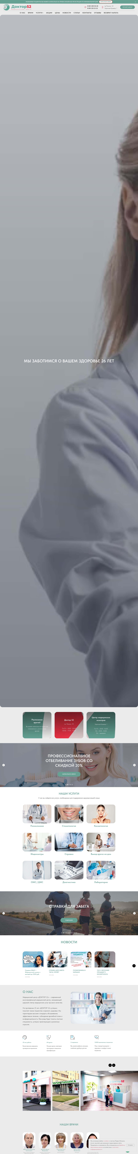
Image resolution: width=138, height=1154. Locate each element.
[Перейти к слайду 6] (69, 932)
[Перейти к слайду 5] (72, 784)
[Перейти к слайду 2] (67, 784)
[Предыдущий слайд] (3, 765)
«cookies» (106, 1141)
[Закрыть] (135, 2)
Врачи (30, 13)
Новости (67, 13)
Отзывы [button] (97, 13)
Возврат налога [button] (111, 13)
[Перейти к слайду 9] (74, 932)
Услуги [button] (39, 13)
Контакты (86, 13)
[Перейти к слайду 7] (71, 932)
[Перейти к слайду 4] (70, 784)
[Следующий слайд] (134, 765)
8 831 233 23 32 (92, 8)
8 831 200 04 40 (92, 6)
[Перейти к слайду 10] (76, 932)
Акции (49, 13)
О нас (22, 13)
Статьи (77, 13)
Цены (57, 13)
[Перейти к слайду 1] (65, 784)
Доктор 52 (69, 720)
